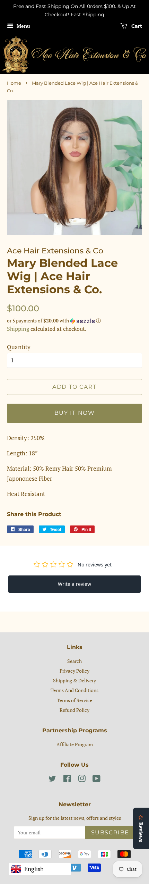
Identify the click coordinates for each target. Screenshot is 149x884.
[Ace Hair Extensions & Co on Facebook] (67, 779)
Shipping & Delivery (74, 680)
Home (14, 83)
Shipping (18, 328)
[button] (74, 320)
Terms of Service (74, 700)
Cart (136, 26)
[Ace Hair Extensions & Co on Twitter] (52, 779)
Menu (22, 26)
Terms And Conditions (74, 690)
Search (74, 661)
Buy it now (74, 413)
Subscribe (110, 832)
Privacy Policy (74, 670)
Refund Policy (74, 710)
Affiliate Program (74, 744)
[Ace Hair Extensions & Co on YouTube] (96, 779)
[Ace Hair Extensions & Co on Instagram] (82, 779)
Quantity (18, 347)
